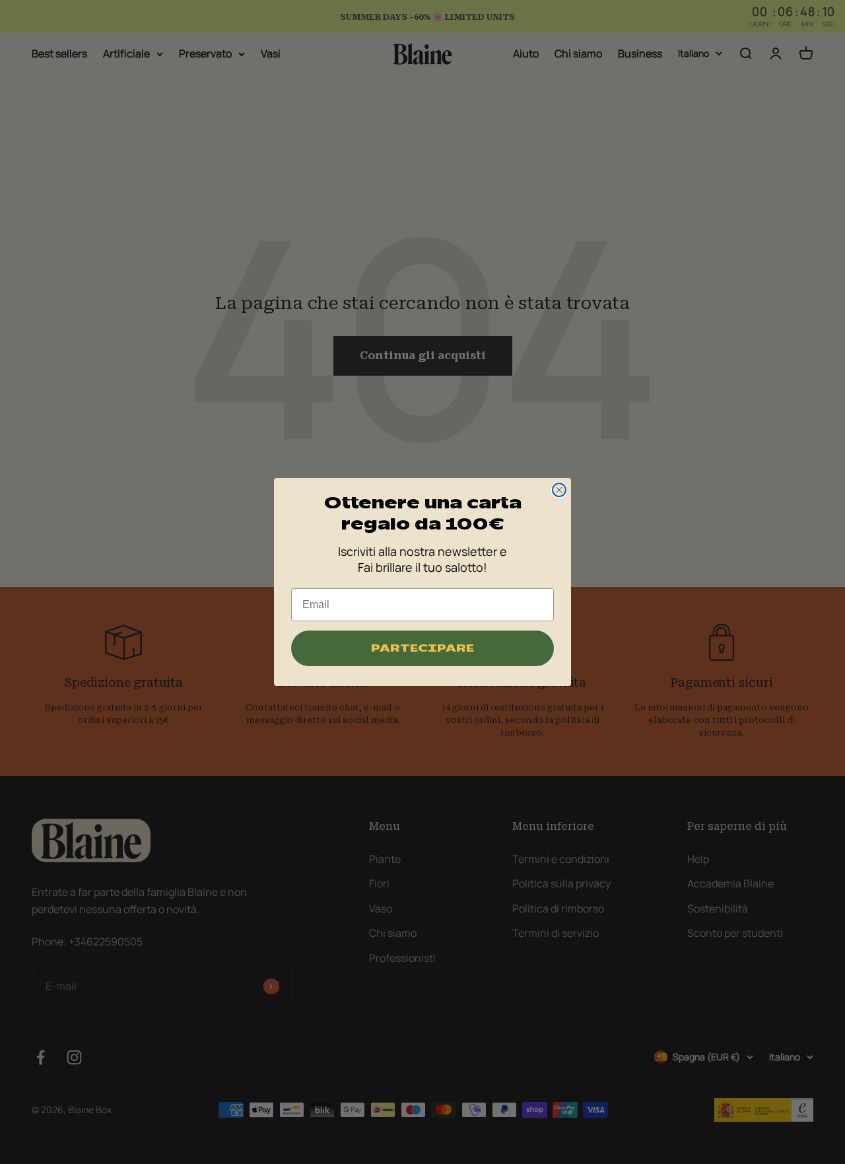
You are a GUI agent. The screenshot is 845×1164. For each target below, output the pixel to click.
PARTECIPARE (422, 648)
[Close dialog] (559, 489)
